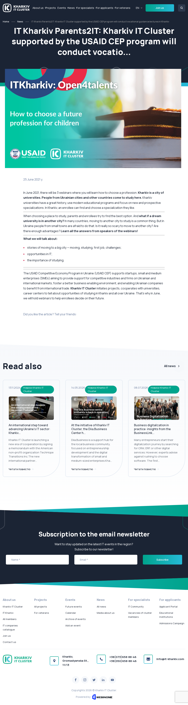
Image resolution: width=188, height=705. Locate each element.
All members (9, 619)
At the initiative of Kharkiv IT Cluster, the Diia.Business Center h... (90, 429)
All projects (40, 606)
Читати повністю (20, 469)
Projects (50, 8)
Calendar (70, 612)
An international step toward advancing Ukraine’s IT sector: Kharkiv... (29, 429)
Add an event (73, 625)
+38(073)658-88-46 (122, 657)
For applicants (104, 8)
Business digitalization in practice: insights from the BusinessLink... (152, 429)
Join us (160, 8)
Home (6, 21)
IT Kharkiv (8, 612)
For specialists (85, 8)
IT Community (136, 606)
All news (170, 366)
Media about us (105, 612)
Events (61, 8)
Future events (73, 606)
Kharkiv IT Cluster (13, 606)
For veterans (122, 8)
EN (137, 8)
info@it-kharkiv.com (170, 659)
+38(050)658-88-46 (123, 661)
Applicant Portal (168, 606)
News (71, 8)
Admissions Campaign (171, 623)
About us (38, 8)
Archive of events (75, 619)
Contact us (9, 642)
